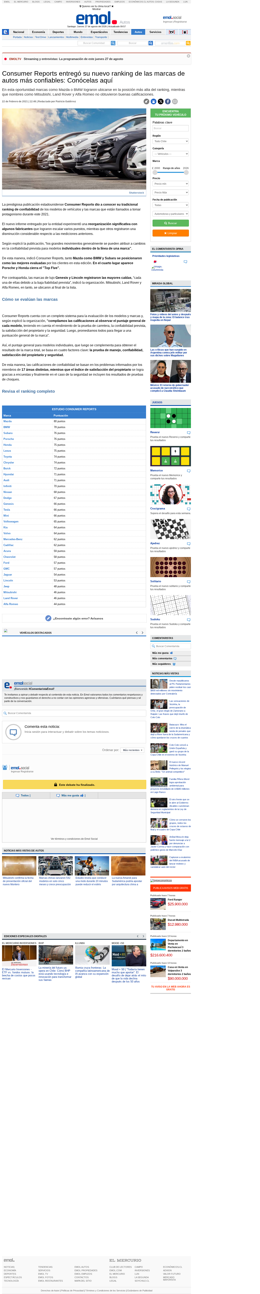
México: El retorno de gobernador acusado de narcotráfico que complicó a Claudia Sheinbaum (169, 388)
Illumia (80, 943)
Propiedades (102, 2)
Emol (7, 2)
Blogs (36, 2)
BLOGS (113, 1277)
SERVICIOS (44, 1270)
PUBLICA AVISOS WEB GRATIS (170, 888)
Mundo (78, 32)
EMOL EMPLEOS (83, 1274)
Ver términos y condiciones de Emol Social (74, 838)
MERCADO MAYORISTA (169, 1278)
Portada (17, 37)
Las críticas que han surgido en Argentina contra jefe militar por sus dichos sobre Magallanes (168, 352)
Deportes (58, 32)
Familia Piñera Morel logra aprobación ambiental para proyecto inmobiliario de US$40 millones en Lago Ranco (170, 785)
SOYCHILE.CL (142, 1281)
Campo (58, 2)
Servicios (155, 32)
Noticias (28, 37)
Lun (185, 2)
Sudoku (155, 619)
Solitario (155, 581)
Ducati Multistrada (178, 920)
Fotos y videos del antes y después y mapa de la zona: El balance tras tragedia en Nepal (170, 317)
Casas (158, 2)
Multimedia (72, 37)
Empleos (120, 2)
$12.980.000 (178, 924)
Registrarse (180, 21)
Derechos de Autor (50, 1290)
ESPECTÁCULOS (13, 1277)
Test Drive (40, 37)
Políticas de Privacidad (72, 1290)
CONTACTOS (82, 1277)
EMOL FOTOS (45, 1277)
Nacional (18, 32)
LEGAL (113, 1281)
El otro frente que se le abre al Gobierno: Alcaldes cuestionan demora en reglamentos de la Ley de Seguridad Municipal (170, 806)
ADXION (167, 1270)
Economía (38, 32)
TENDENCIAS (45, 1267)
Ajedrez (155, 543)
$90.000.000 (178, 978)
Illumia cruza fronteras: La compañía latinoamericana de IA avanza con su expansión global (92, 972)
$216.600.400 (161, 955)
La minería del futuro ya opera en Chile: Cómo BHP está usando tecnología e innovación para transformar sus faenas (55, 973)
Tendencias (121, 32)
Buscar (172, 223)
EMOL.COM (115, 1270)
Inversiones (73, 2)
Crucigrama (157, 508)
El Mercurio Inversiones (19, 943)
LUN (137, 1274)
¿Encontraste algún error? (78, 618)
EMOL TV (43, 1274)
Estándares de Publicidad (139, 1290)
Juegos (157, 402)
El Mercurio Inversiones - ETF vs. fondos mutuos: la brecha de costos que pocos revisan (18, 974)
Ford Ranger (175, 899)
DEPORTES (10, 1274)
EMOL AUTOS (82, 1267)
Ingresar (167, 21)
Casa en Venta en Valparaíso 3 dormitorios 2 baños (179, 971)
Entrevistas (87, 37)
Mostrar (96, 9)
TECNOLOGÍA (11, 1281)
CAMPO (139, 1267)
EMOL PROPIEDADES (86, 1270)
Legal (47, 2)
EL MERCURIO (117, 1274)
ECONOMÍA (10, 1270)
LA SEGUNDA (142, 1277)
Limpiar (172, 233)
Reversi (155, 432)
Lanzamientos (56, 37)
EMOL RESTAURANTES (50, 1281)
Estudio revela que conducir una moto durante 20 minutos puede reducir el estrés (92, 881)
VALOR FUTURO (172, 1274)
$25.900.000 (178, 904)
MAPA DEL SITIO (83, 1281)
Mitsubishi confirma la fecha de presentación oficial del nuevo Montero (18, 881)
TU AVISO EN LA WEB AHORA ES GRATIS (170, 988)
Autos (87, 2)
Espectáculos (99, 32)
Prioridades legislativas (166, 256)
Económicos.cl (137, 2)
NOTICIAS (9, 1267)
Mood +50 (118, 943)
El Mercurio (21, 2)
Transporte (101, 37)
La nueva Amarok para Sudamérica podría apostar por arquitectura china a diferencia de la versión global (127, 884)
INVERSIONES (142, 1270)
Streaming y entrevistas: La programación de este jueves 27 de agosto (73, 59)
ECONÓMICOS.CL (172, 1267)
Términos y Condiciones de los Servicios (105, 1290)
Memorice (156, 470)
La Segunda (172, 2)
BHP (41, 943)
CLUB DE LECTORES (120, 1267)
